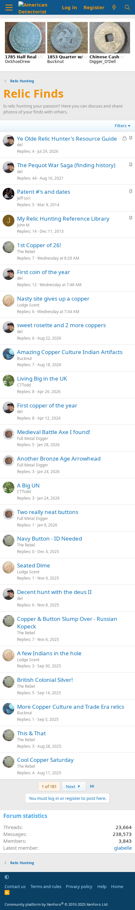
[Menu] (9, 7)
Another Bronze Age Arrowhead (59, 458)
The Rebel (26, 251)
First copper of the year (47, 405)
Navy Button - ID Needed (49, 538)
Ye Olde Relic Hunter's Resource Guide (67, 138)
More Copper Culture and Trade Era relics (70, 706)
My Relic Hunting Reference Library (63, 218)
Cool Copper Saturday (45, 759)
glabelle (123, 847)
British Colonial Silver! (45, 679)
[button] (6, 876)
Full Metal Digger (32, 438)
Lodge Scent (28, 305)
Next (71, 786)
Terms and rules (45, 886)
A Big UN (28, 485)
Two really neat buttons (47, 512)
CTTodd (24, 385)
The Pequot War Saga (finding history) (66, 165)
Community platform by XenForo (56, 904)
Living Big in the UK (42, 378)
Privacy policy (79, 886)
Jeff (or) (23, 198)
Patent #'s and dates (43, 191)
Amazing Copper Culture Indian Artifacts (70, 352)
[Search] (127, 7)
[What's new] (114, 7)
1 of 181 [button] (49, 786)
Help (101, 886)
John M (23, 225)
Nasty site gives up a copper (53, 298)
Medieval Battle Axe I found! (53, 432)
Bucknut (24, 358)
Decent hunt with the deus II (54, 592)
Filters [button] (120, 126)
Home (117, 886)
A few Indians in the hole (49, 653)
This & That (31, 733)
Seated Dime (33, 565)
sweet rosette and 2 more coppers (61, 325)
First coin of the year (43, 272)
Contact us (15, 886)
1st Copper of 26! (39, 245)
